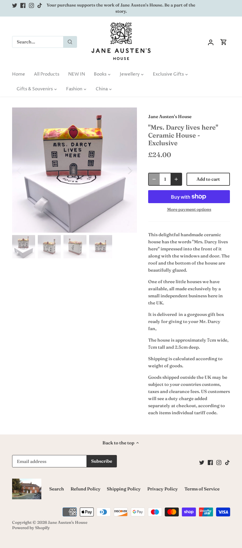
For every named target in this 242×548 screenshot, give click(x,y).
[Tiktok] (39, 5)
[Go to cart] (223, 42)
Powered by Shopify (31, 527)
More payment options (189, 209)
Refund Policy (86, 489)
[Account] (210, 42)
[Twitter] (14, 5)
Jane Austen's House (170, 116)
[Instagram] (31, 5)
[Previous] (27, 170)
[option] (74, 170)
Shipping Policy (124, 489)
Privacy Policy (162, 489)
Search (56, 489)
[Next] (122, 170)
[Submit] (70, 42)
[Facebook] (22, 5)
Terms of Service (202, 489)
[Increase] (176, 179)
